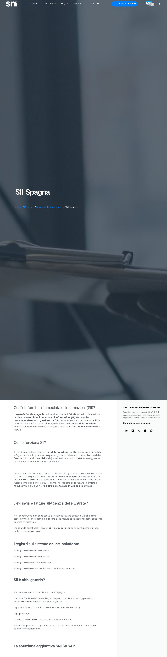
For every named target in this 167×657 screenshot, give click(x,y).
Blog (63, 3)
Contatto (77, 3)
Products (29, 207)
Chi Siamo (48, 3)
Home (18, 207)
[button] (159, 3)
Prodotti (32, 3)
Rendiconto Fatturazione (50, 207)
